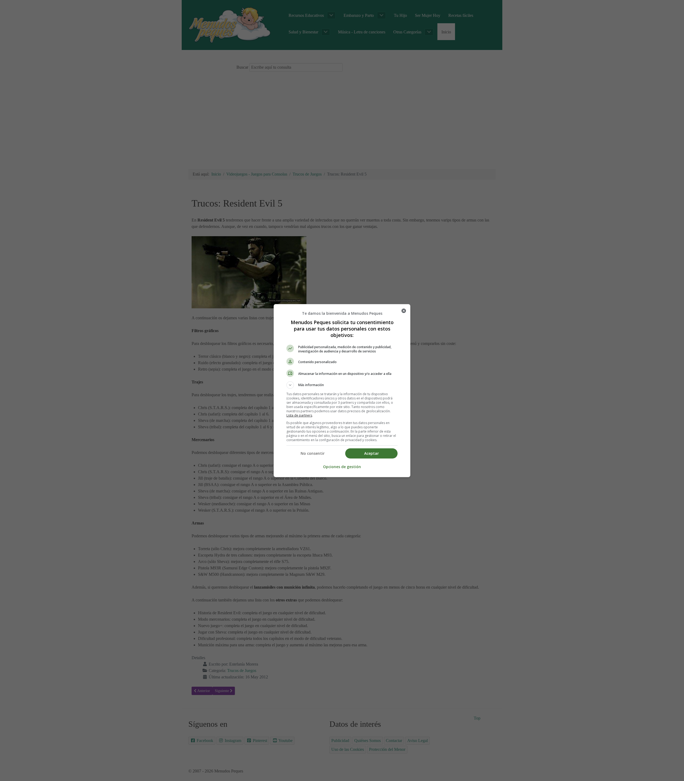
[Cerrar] (403, 310)
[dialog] (342, 390)
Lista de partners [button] (299, 415)
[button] (342, 385)
